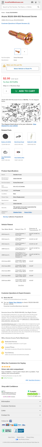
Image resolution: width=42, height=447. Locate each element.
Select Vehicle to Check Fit (23, 68)
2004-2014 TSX (15, 321)
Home (3, 12)
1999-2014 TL (26, 319)
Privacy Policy (30, 437)
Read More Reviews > (34, 380)
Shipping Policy (17, 212)
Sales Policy (11, 437)
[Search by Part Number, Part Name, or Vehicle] (38, 7)
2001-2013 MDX (34, 319)
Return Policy (28, 212)
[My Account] (36, 2)
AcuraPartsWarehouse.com (8, 324)
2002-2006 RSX (5, 321)
